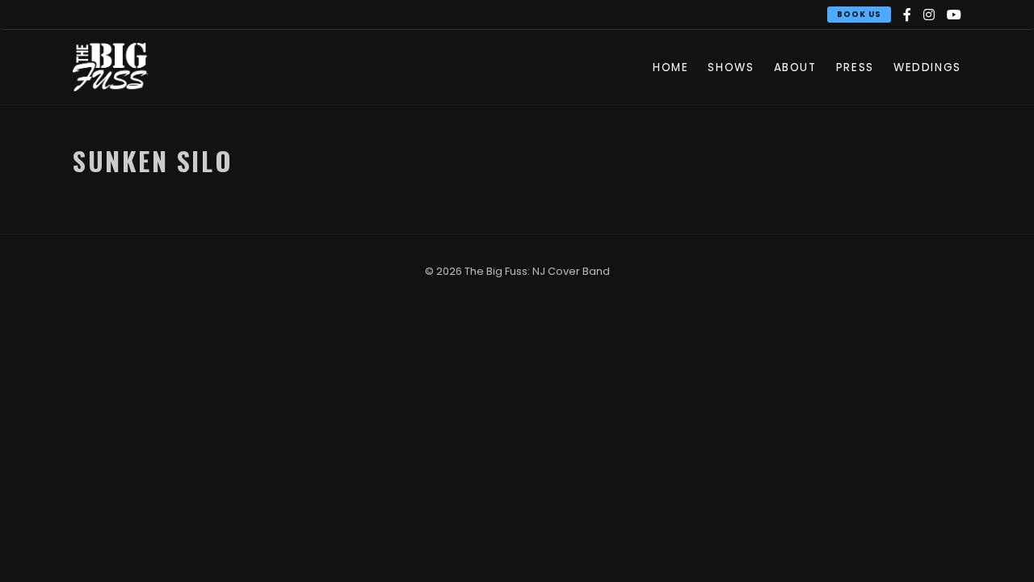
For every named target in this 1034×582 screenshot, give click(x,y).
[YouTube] (954, 14)
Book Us (859, 14)
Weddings (927, 67)
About (795, 67)
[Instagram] (929, 14)
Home (671, 67)
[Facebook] (907, 14)
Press (855, 67)
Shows (731, 67)
